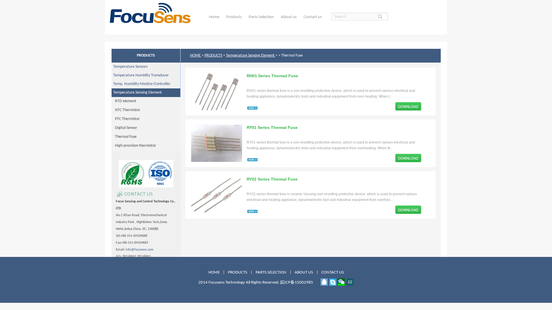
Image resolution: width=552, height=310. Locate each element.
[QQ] (324, 282)
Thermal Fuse (124, 137)
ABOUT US (304, 272)
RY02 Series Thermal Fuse (272, 179)
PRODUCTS (213, 55)
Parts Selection (261, 17)
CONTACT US (332, 272)
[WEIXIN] (341, 282)
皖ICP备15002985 (296, 282)
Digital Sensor (124, 128)
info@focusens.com (140, 249)
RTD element (124, 101)
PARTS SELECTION (271, 272)
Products (234, 17)
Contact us (313, 17)
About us (289, 17)
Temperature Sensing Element (137, 92)
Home (214, 17)
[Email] (350, 282)
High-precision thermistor (134, 146)
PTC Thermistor (126, 119)
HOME (196, 55)
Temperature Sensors (129, 67)
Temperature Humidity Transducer (140, 75)
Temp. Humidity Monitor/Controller (141, 84)
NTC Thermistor (126, 110)
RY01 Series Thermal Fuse (272, 127)
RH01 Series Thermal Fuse (272, 75)
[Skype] (332, 282)
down (408, 106)
